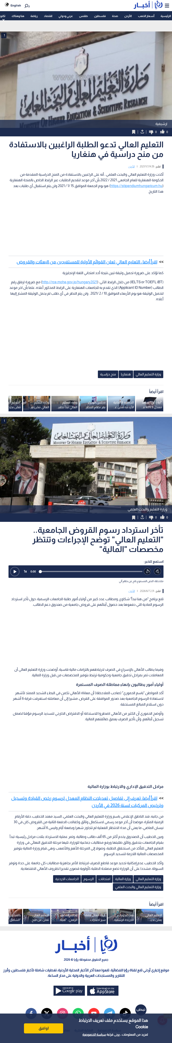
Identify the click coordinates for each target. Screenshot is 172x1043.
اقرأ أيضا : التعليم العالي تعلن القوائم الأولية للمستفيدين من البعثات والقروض (87, 261)
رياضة (34, 16)
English (16, 5)
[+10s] (158, 571)
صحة (115, 16)
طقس (83, 16)
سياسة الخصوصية (94, 1034)
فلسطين (100, 16)
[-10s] (147, 571)
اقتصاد (48, 16)
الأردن (128, 16)
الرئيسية (166, 16)
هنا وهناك (18, 16)
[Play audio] (15, 571)
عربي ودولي (65, 16)
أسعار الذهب (146, 16)
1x (25, 571)
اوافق (44, 1028)
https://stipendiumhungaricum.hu (136, 186)
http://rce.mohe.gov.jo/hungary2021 (69, 282)
